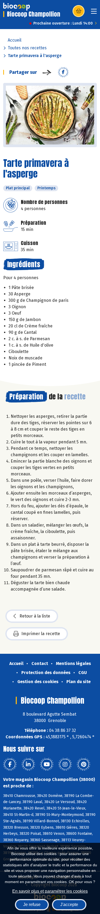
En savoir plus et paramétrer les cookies (50, 891)
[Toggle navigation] (94, 13)
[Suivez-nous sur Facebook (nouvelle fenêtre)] (10, 764)
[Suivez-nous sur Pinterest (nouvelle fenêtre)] (83, 764)
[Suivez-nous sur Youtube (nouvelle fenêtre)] (46, 764)
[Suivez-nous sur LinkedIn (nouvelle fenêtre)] (28, 764)
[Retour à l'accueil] (16, 7)
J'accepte (69, 904)
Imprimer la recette (40, 633)
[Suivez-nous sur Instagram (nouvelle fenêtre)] (65, 764)
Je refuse (32, 904)
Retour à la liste (34, 616)
